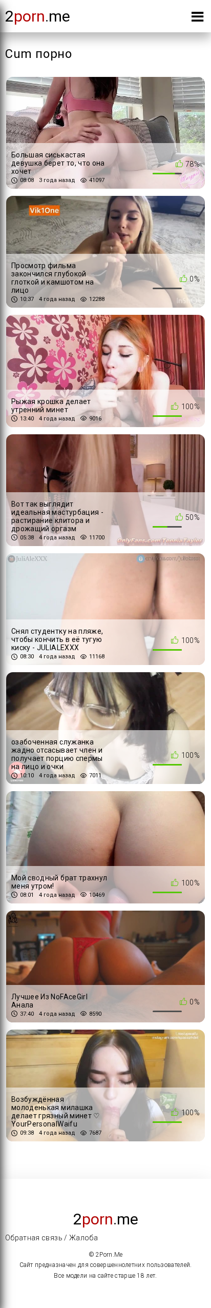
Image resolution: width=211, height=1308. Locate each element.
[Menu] (197, 18)
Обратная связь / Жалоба (51, 1238)
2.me (37, 16)
